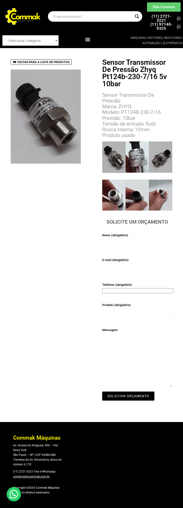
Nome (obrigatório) (115, 235)
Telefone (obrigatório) (117, 285)
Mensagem (109, 330)
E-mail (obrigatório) (115, 260)
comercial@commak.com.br (31, 476)
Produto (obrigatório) (116, 305)
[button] (88, 39)
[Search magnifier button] (137, 16)
